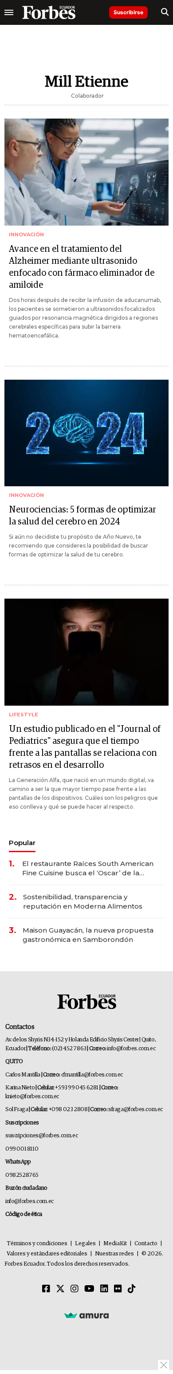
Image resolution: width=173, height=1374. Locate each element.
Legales (85, 1244)
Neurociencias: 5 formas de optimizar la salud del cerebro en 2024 (82, 515)
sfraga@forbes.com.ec (135, 1109)
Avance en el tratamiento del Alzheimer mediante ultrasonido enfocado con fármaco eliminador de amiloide (81, 267)
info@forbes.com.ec (131, 1049)
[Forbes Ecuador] (48, 12)
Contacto (145, 1244)
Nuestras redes (114, 1254)
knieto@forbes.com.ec (32, 1097)
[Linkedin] (104, 1289)
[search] (165, 12)
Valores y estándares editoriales (47, 1254)
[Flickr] (118, 1289)
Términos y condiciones (37, 1244)
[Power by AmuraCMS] (86, 1315)
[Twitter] (60, 1289)
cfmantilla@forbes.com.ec (92, 1075)
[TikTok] (132, 1289)
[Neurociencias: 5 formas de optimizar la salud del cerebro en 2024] (86, 433)
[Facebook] (46, 1289)
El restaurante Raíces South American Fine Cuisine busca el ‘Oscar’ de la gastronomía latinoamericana (87, 868)
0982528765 (22, 1175)
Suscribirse (128, 12)
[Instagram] (75, 1289)
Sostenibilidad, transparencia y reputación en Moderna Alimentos (82, 901)
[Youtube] (89, 1289)
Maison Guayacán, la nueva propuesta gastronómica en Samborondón (88, 935)
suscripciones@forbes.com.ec (41, 1136)
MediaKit (115, 1244)
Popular (22, 842)
